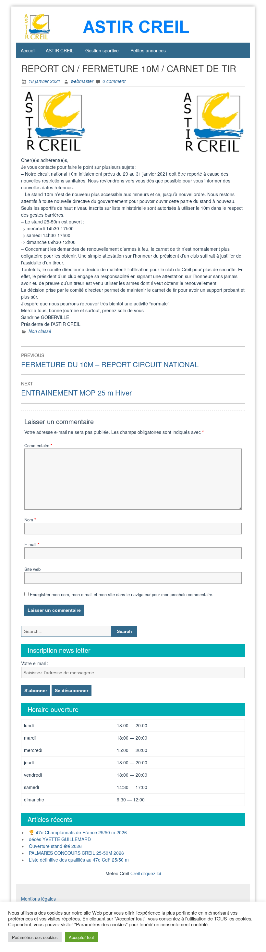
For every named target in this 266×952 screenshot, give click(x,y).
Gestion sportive (102, 50)
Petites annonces (148, 50)
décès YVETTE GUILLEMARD (60, 839)
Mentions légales (38, 898)
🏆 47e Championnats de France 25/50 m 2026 (78, 832)
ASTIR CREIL (60, 50)
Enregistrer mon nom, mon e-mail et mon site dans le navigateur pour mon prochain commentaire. (121, 594)
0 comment (114, 81)
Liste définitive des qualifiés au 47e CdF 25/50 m (79, 859)
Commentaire (38, 445)
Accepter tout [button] (81, 937)
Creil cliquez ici (145, 873)
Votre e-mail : (34, 663)
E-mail (31, 544)
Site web (32, 569)
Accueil (28, 50)
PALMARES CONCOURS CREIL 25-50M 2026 (76, 853)
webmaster (82, 81)
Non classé (40, 331)
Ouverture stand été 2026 (55, 846)
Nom (30, 519)
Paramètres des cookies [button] (35, 937)
